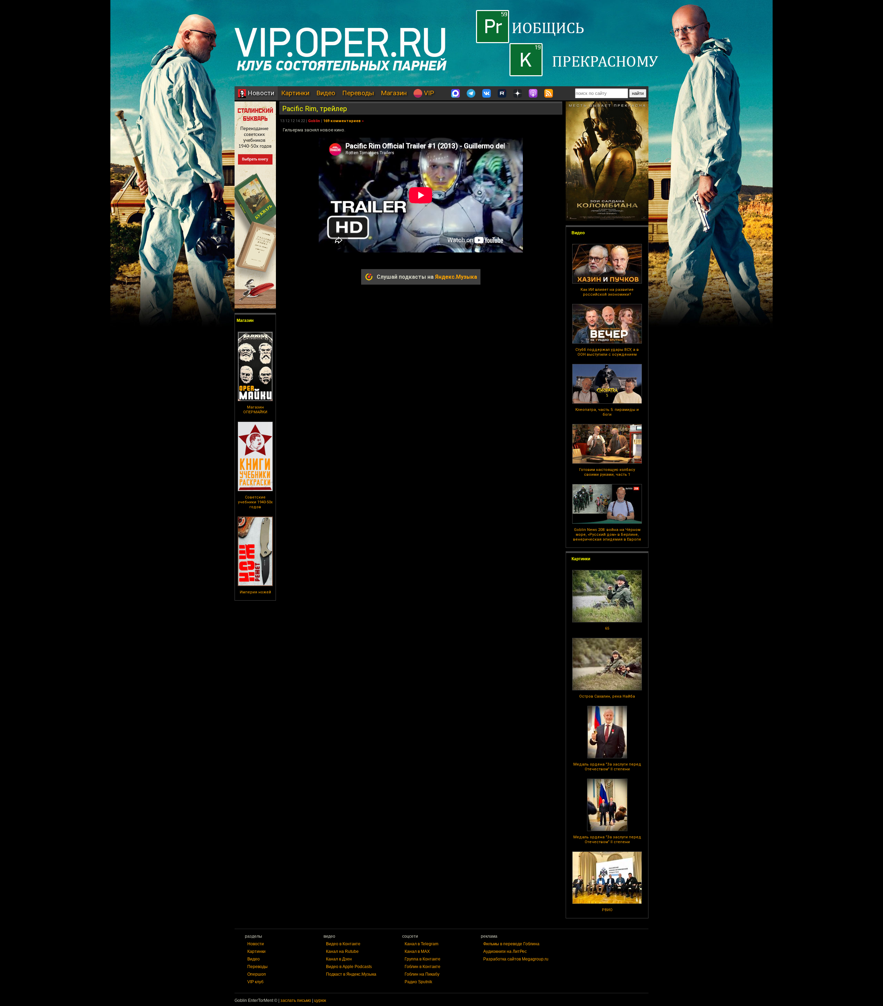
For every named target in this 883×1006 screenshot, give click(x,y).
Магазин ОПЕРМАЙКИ (255, 409)
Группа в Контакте (422, 959)
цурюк (320, 1000)
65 (607, 628)
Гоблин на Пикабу (422, 974)
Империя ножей (255, 592)
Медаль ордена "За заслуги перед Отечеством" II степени (607, 766)
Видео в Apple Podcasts (349, 966)
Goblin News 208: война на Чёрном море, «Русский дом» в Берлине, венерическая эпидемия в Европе (607, 534)
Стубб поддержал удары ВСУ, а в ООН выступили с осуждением (607, 352)
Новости (260, 93)
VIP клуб (255, 981)
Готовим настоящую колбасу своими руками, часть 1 (607, 472)
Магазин (394, 93)
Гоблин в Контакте (422, 966)
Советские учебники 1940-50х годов (255, 502)
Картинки (295, 93)
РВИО (607, 910)
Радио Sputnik (418, 981)
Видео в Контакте (343, 943)
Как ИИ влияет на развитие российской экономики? (607, 292)
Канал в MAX (417, 951)
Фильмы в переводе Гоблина (511, 943)
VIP (428, 93)
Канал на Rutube (342, 951)
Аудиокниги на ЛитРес (505, 951)
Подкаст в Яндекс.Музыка (351, 974)
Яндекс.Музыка (456, 277)
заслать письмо (295, 1000)
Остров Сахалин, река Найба (607, 696)
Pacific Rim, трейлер (314, 109)
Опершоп (256, 974)
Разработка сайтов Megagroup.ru (515, 959)
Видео (325, 93)
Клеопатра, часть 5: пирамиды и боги (607, 412)
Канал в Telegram (421, 943)
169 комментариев (342, 121)
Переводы (358, 93)
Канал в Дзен (339, 959)
